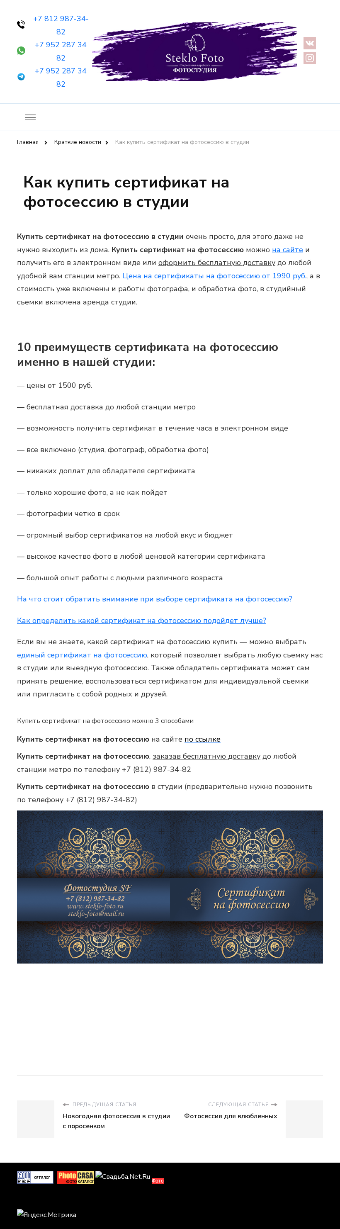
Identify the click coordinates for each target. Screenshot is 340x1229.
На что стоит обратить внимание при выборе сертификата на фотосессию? (154, 599)
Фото (158, 1181)
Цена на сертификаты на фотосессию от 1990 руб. (214, 276)
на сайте (287, 250)
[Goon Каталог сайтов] (35, 1176)
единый (82, 655)
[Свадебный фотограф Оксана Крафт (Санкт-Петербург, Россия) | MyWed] (35, 1199)
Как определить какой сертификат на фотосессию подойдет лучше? (141, 620)
